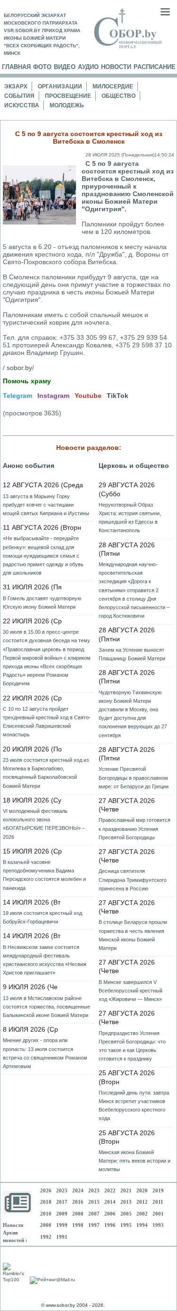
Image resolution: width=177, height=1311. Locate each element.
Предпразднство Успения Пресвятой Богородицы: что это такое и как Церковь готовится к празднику (132, 1046)
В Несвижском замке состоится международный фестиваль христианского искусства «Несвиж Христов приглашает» (44, 960)
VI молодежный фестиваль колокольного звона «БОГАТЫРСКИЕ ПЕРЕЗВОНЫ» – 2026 (44, 824)
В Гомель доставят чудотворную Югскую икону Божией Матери (42, 602)
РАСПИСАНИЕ (155, 66)
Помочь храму (27, 381)
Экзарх (15, 86)
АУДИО (88, 66)
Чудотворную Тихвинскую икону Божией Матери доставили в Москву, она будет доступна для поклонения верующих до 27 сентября (133, 714)
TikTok (117, 395)
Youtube (88, 395)
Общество (118, 96)
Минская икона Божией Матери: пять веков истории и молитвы (134, 1160)
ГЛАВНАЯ (16, 66)
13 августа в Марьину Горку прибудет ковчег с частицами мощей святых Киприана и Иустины (46, 504)
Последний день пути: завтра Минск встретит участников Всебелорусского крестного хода (134, 1105)
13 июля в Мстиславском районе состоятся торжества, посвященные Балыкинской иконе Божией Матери (46, 1006)
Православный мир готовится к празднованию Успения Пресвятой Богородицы (134, 828)
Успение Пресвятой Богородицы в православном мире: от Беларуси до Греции (134, 777)
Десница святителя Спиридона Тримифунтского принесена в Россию (133, 879)
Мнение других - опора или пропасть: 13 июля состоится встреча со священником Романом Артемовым (45, 1053)
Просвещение (68, 96)
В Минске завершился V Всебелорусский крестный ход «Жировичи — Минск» (130, 990)
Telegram (17, 395)
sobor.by (19, 367)
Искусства (21, 105)
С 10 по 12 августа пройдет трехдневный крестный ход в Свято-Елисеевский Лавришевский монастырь (47, 722)
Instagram (53, 395)
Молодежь (67, 105)
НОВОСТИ (116, 66)
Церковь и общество (134, 465)
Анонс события (28, 465)
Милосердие (113, 86)
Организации (60, 86)
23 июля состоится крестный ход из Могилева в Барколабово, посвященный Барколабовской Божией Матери (46, 773)
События (19, 96)
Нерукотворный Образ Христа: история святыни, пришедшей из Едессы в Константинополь (130, 518)
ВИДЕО (65, 66)
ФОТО (42, 66)
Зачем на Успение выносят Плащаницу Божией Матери (132, 654)
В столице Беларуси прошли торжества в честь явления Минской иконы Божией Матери (133, 935)
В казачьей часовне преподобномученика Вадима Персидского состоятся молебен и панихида (44, 875)
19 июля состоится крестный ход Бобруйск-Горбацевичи (42, 917)
